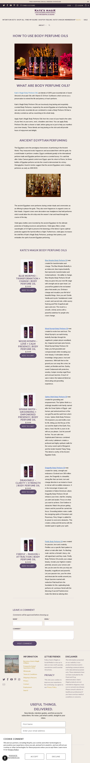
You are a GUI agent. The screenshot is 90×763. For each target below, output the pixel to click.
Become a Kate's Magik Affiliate (31, 662)
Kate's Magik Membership (64, 20)
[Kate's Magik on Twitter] (4, 5)
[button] (5, 758)
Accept (34, 756)
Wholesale (27, 671)
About (42, 25)
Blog (78, 20)
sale (86, 20)
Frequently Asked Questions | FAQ (29, 667)
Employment (27, 687)
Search (25, 690)
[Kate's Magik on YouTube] (11, 5)
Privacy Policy (13, 750)
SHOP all (20, 20)
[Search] (49, 25)
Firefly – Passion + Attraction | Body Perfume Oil (28, 557)
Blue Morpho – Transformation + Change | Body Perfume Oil (28, 279)
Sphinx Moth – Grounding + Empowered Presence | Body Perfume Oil (28, 414)
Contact (26, 684)
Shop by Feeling (45, 20)
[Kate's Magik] (45, 12)
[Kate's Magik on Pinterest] (14, 5)
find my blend (31, 20)
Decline (56, 756)
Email (47, 619)
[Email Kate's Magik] (21, 5)
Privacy (25, 681)
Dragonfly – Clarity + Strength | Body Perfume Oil (28, 483)
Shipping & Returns (30, 677)
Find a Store (29, 5)
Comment (17, 629)
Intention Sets (9, 20)
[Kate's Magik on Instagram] (18, 5)
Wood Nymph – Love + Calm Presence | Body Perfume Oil (28, 345)
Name (15, 619)
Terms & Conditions (30, 674)
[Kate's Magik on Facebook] (7, 5)
